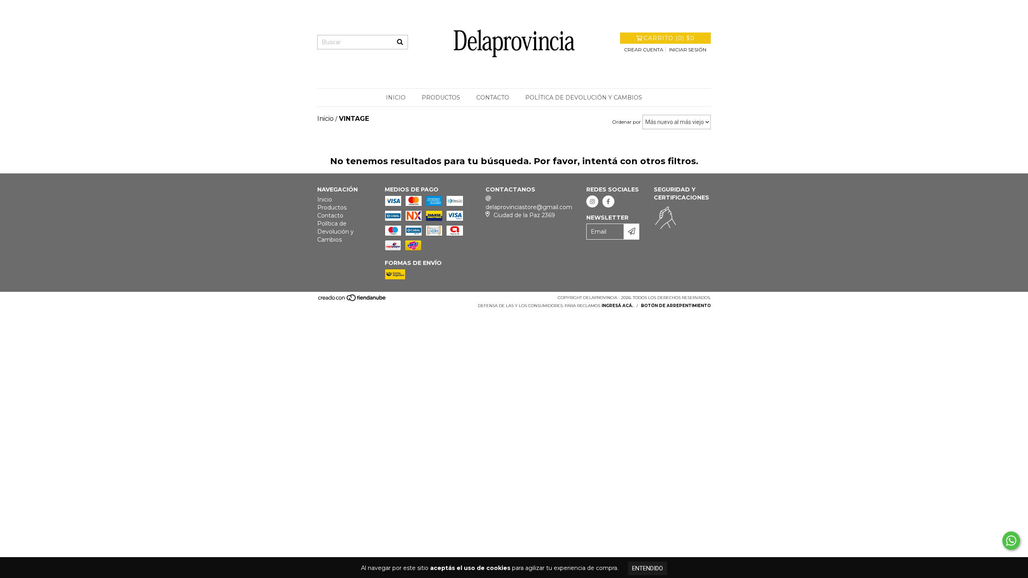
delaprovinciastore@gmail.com (528, 207)
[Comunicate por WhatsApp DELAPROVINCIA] (1011, 540)
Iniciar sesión (687, 50)
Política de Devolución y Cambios (583, 97)
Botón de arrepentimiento (676, 305)
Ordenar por (626, 122)
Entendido (647, 568)
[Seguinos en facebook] (608, 201)
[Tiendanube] (352, 300)
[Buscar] (400, 42)
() (669, 38)
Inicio (396, 97)
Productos (441, 97)
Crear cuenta (643, 50)
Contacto (492, 97)
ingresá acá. (617, 305)
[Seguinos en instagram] (592, 201)
